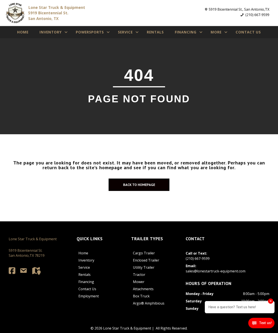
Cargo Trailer (144, 253)
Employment (88, 296)
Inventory (51, 32)
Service (125, 32)
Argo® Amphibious (148, 303)
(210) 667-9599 (257, 14)
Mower (138, 281)
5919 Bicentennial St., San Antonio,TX (239, 9)
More (216, 32)
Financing (186, 32)
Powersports (90, 32)
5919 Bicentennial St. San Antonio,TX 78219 (27, 253)
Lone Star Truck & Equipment (33, 239)
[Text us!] (261, 324)
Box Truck (141, 296)
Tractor (139, 274)
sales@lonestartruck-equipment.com (215, 271)
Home (22, 32)
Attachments (143, 289)
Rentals (155, 32)
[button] (66, 32)
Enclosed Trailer (146, 260)
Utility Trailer (143, 267)
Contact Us (248, 32)
